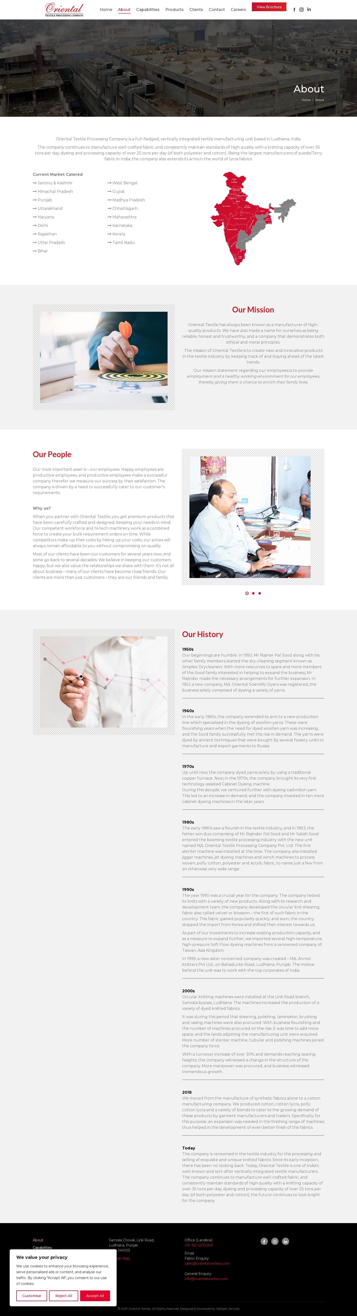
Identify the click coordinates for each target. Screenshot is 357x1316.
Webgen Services (227, 1308)
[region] (63, 1277)
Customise (31, 1296)
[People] (250, 517)
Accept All (95, 1296)
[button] (247, 593)
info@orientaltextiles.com (206, 1279)
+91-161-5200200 (199, 1245)
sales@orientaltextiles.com (207, 1263)
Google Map (119, 1258)
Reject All (63, 1296)
